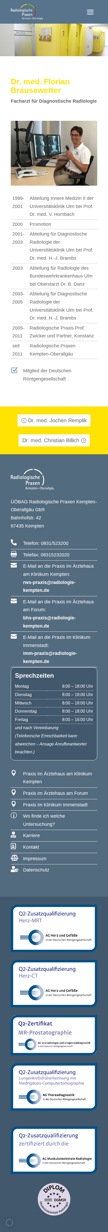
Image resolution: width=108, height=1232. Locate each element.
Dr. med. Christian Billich (50, 440)
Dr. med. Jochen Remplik (57, 420)
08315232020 (55, 555)
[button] (9, 1222)
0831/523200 (54, 543)
